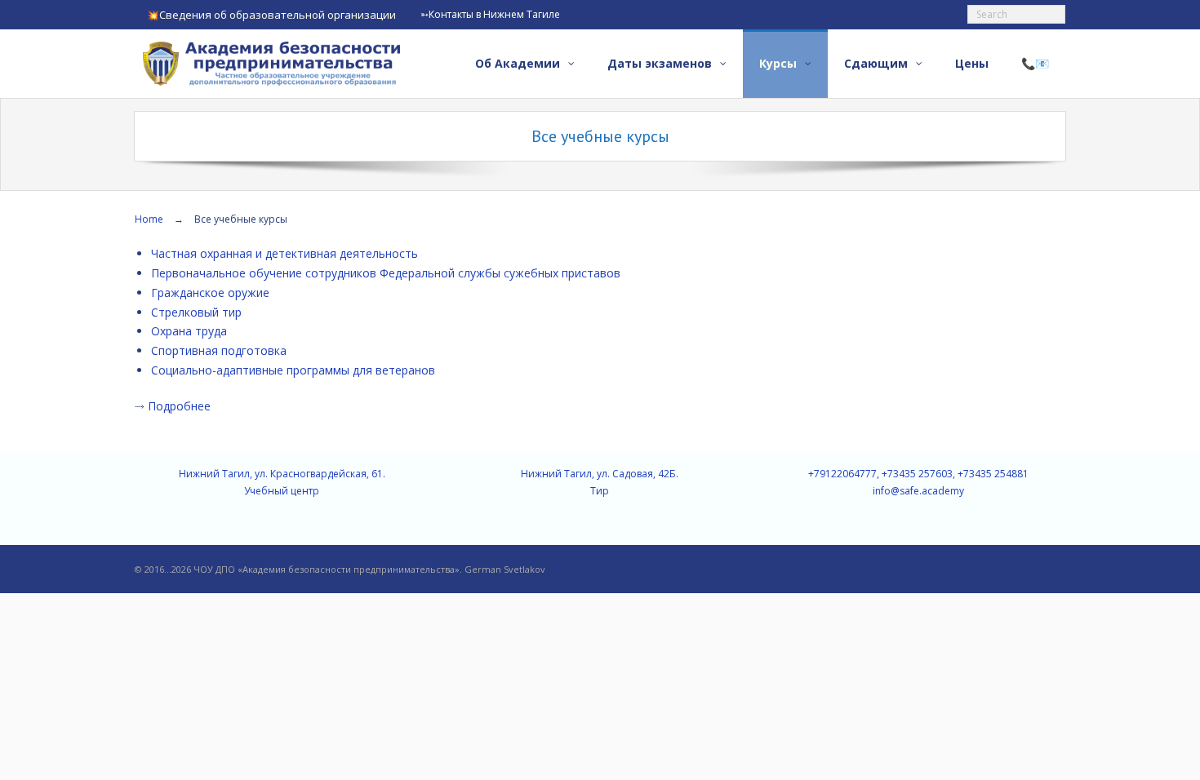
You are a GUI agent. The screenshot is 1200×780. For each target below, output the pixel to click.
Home (149, 219)
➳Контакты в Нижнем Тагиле (490, 14)
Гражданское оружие (210, 292)
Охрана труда (189, 331)
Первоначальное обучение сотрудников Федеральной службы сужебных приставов (385, 273)
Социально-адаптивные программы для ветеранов (293, 370)
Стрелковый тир (196, 312)
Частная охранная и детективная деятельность (284, 253)
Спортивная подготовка (219, 350)
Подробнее (179, 406)
